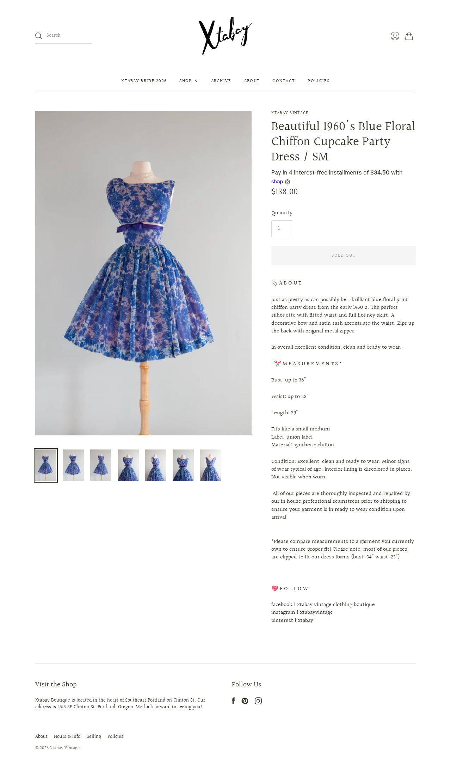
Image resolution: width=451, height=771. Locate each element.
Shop (185, 81)
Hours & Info (67, 737)
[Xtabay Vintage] (225, 36)
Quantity (281, 213)
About (252, 81)
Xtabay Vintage (289, 113)
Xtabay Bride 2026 (144, 81)
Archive (221, 81)
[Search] (38, 35)
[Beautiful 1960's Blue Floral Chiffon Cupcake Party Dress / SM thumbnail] (45, 465)
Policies (318, 81)
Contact (283, 81)
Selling (94, 737)
